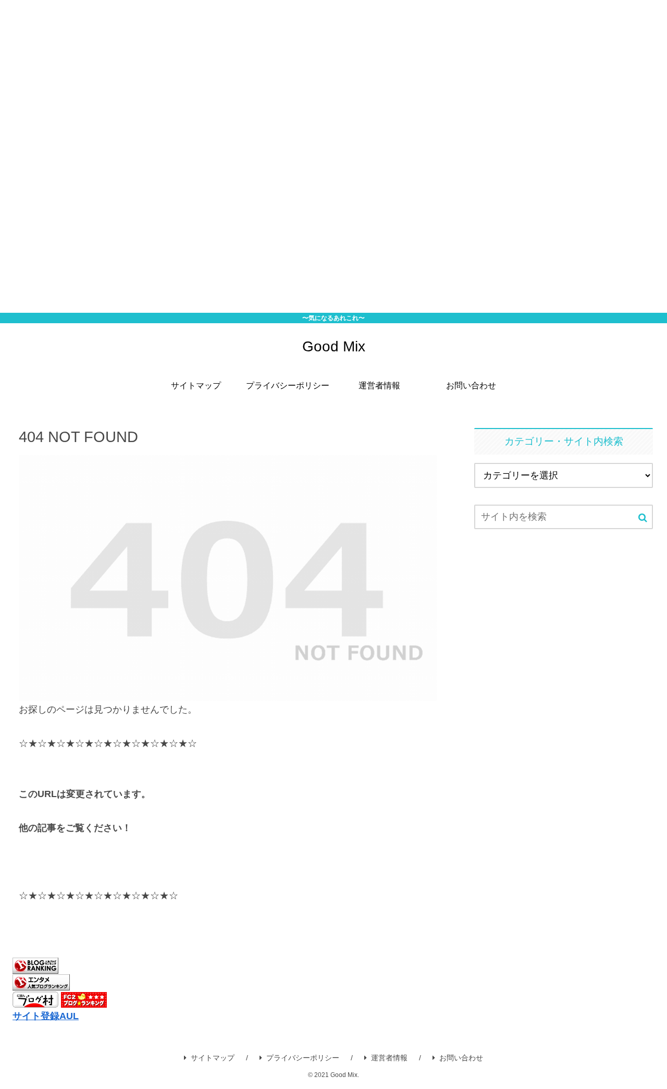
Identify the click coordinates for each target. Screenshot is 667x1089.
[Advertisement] (312, 156)
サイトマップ (212, 1058)
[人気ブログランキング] (35, 965)
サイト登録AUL (46, 1016)
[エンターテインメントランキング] (41, 982)
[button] (642, 517)
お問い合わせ (461, 1058)
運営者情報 (389, 1058)
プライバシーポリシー (302, 1058)
